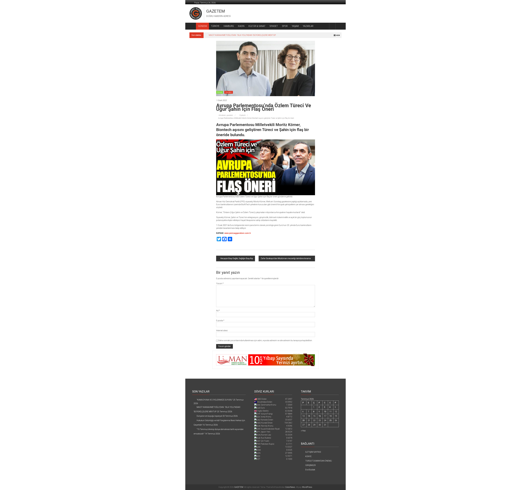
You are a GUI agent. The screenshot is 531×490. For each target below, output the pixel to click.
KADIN (241, 26)
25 (330, 420)
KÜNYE (308, 456)
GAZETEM (215, 11)
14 (309, 416)
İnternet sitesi (222, 330)
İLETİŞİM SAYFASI (313, 452)
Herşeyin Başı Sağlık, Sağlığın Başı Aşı (236, 258)
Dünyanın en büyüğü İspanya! (221, 35)
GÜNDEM (202, 26)
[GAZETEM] (192, 26)
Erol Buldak (310, 470)
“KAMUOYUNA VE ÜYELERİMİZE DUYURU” (215, 400)
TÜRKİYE (215, 26)
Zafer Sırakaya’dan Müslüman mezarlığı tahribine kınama (286, 258)
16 (320, 416)
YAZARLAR (308, 26)
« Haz (303, 431)
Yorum (220, 283)
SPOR (285, 26)
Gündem (228, 92)
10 (325, 411)
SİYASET (274, 26)
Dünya (219, 92)
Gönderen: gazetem (225, 115)
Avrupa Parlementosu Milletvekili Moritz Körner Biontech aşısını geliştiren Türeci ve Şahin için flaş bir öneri (256, 118)
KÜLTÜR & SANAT (256, 26)
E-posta (220, 320)
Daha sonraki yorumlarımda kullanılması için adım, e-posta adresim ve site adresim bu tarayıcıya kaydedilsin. (265, 340)
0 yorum (242, 115)
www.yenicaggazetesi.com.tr (237, 233)
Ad (218, 310)
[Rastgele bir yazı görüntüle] (338, 26)
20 (303, 420)
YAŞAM (295, 26)
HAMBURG (229, 26)
